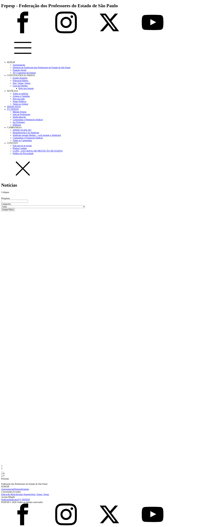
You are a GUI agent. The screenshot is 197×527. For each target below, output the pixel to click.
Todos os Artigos (20, 104)
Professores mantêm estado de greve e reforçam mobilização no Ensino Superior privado (67, 394)
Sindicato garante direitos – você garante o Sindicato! (37, 135)
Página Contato (20, 148)
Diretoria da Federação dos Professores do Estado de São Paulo (41, 67)
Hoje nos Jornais (26, 88)
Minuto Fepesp (19, 112)
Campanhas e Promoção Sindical (28, 119)
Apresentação (19, 65)
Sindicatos (13, 499)
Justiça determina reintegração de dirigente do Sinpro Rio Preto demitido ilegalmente (64, 270)
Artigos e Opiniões (21, 96)
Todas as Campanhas (22, 140)
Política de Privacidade (23, 153)
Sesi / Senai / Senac (21, 83)
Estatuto (25, 489)
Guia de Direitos (20, 86)
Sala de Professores (21, 114)
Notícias (5, 499)
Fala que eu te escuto (22, 145)
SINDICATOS (14, 106)
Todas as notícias (20, 93)
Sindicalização (19, 117)
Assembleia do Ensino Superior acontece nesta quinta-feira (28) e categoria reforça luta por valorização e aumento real (89, 369)
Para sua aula (19, 99)
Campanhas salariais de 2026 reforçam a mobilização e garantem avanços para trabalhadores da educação (80, 320)
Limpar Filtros (8, 210)
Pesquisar (5, 198)
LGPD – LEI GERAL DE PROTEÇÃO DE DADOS (38, 151)
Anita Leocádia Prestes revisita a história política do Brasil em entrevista (55, 221)
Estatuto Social (19, 70)
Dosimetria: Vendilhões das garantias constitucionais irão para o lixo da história (60, 447)
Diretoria (18, 489)
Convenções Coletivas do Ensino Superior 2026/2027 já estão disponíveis (54, 295)
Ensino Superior (20, 78)
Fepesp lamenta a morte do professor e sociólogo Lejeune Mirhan (49, 245)
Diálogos (17, 125)
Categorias (6, 204)
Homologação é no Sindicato (26, 132)
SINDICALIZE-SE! (22, 130)
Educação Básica (20, 80)
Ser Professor (19, 122)
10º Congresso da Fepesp (24, 72)
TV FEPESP (13, 109)
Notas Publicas (19, 101)
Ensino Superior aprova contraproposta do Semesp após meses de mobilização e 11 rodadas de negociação (79, 344)
